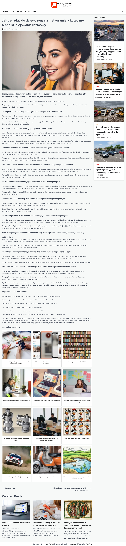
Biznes (5, 12)
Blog (34, 12)
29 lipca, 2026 (107, 97)
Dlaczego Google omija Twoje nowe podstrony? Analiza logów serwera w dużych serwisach (108, 92)
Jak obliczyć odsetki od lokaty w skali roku (16, 524)
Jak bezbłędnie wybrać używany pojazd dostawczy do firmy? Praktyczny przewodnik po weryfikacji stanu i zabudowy (108, 51)
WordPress (89, 544)
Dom (12, 12)
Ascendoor (73, 544)
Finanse (19, 12)
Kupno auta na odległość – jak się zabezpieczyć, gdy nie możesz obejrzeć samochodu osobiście (108, 171)
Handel (27, 12)
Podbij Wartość (49, 544)
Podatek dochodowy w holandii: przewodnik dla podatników (46, 524)
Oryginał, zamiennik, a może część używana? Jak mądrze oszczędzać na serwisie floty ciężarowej (107, 130)
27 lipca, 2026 (107, 137)
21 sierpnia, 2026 (108, 59)
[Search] (122, 11)
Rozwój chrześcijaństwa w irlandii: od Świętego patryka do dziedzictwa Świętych (77, 525)
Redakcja (5, 29)
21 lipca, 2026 (107, 178)
